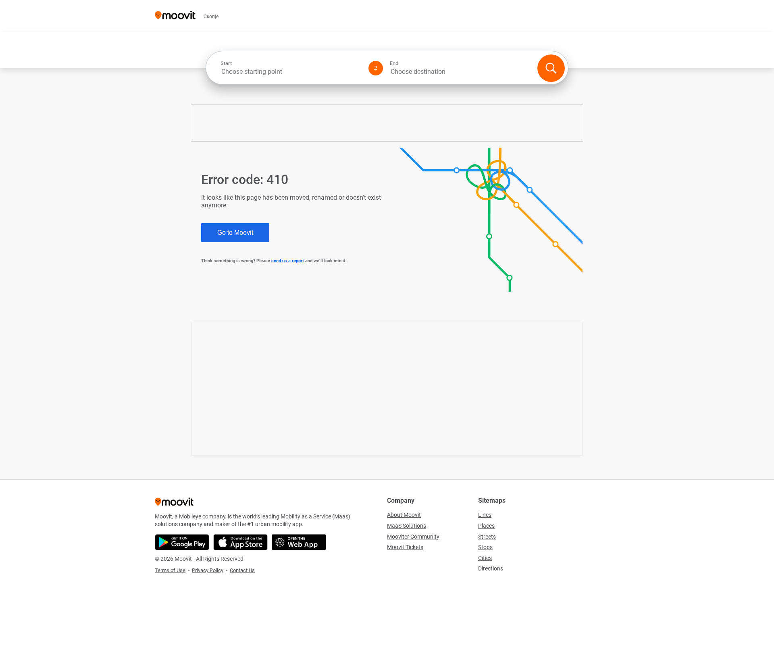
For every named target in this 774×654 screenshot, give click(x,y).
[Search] (551, 68)
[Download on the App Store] (240, 542)
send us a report (287, 260)
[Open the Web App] (299, 542)
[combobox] (291, 71)
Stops (485, 547)
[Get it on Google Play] (182, 542)
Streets (487, 536)
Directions (490, 568)
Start (226, 63)
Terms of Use (170, 570)
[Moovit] (175, 16)
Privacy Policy (207, 570)
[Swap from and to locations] (375, 68)
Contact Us (242, 570)
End (394, 63)
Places (486, 525)
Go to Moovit (235, 232)
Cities (485, 558)
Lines (484, 515)
